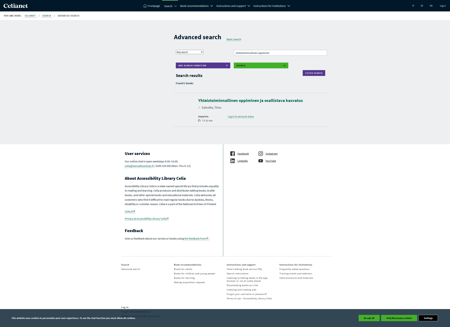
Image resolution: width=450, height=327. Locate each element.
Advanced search (130, 269)
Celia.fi (129, 211)
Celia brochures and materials (296, 277)
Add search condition (192, 65)
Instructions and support (231, 6)
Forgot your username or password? (247, 294)
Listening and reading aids (241, 289)
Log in (443, 5)
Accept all (369, 318)
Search (168, 6)
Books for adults (183, 269)
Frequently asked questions (294, 269)
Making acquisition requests (189, 282)
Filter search (314, 73)
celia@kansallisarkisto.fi (139, 166)
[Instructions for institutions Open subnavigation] (289, 5)
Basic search (234, 39)
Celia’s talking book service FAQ (244, 269)
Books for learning (184, 277)
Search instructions (237, 273)
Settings (428, 318)
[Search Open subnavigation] (175, 6)
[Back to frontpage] (16, 7)
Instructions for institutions (269, 6)
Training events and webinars (295, 273)
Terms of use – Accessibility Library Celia (249, 298)
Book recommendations (194, 6)
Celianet (31, 15)
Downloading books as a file (242, 285)
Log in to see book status (241, 116)
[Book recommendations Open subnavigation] (211, 5)
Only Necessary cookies (399, 318)
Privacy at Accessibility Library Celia (145, 218)
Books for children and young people (194, 273)
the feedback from (195, 238)
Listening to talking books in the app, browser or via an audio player (247, 279)
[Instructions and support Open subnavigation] (248, 5)
